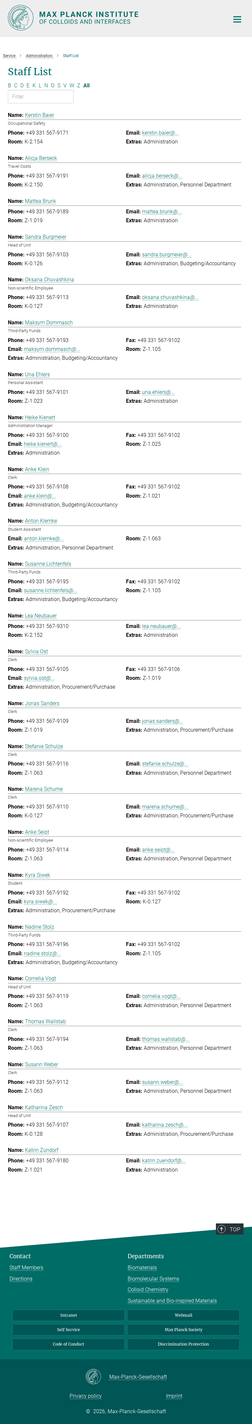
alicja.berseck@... (162, 176)
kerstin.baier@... (160, 133)
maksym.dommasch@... (52, 349)
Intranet (68, 1315)
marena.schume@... (165, 807)
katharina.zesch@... (165, 1125)
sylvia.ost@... (39, 678)
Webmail (183, 1315)
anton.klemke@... (44, 538)
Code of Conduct (68, 1344)
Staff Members (26, 1267)
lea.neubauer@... (161, 626)
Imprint (174, 1396)
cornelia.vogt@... (161, 996)
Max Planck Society (183, 1329)
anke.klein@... (40, 496)
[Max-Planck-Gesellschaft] (97, 1377)
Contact (20, 1256)
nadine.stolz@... (42, 953)
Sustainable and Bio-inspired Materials (172, 1301)
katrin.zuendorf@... (164, 1160)
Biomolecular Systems (153, 1279)
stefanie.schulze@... (165, 764)
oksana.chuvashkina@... (170, 297)
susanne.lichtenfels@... (50, 590)
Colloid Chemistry (148, 1289)
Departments (146, 1256)
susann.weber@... (162, 1082)
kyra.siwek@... (40, 901)
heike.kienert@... (43, 444)
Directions (21, 1279)
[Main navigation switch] (237, 19)
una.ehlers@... (158, 392)
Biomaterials (142, 1267)
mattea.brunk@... (162, 211)
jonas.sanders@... (162, 721)
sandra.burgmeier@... (167, 254)
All (86, 85)
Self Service (68, 1329)
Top (235, 1229)
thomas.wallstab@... (166, 1039)
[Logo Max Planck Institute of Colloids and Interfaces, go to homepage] (114, 18)
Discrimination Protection (183, 1344)
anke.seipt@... (158, 850)
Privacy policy (86, 1396)
